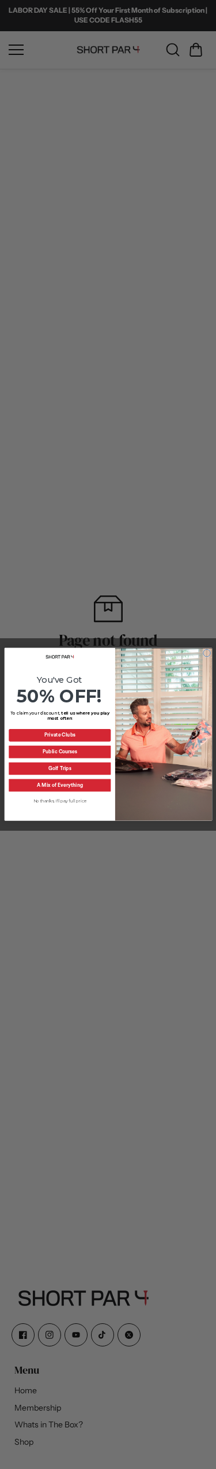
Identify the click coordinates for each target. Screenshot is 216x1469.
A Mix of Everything (60, 786)
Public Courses (59, 752)
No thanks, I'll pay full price (59, 801)
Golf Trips (59, 769)
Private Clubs (59, 735)
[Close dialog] (206, 653)
